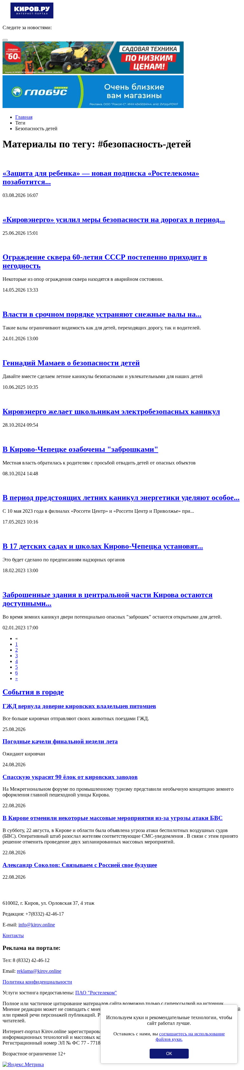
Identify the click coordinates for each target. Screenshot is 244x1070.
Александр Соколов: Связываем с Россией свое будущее (80, 865)
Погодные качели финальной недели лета (60, 741)
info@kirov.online (36, 924)
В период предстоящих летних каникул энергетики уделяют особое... (121, 497)
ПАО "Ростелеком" (96, 992)
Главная (23, 117)
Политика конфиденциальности (37, 982)
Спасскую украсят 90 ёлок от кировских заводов (70, 777)
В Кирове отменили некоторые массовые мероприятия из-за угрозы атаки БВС (113, 818)
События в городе (33, 692)
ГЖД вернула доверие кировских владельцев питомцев (79, 706)
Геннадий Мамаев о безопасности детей (71, 363)
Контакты (13, 935)
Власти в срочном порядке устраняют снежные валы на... (102, 314)
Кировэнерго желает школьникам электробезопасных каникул (111, 411)
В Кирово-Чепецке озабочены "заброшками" (80, 449)
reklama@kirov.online (39, 971)
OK (169, 1053)
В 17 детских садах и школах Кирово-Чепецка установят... (103, 546)
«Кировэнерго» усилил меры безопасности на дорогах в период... (114, 219)
